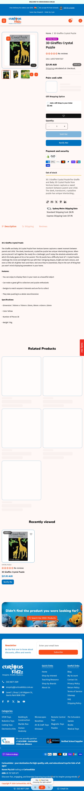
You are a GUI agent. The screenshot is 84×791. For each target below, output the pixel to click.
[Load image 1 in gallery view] (6, 74)
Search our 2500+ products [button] (44, 618)
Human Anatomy (22, 729)
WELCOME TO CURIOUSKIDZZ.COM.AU (42, 2)
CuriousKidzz (21, 783)
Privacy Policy (73, 683)
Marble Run (23, 724)
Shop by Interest (49, 676)
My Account (72, 676)
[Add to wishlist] (63, 116)
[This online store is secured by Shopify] (51, 158)
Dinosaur (39, 729)
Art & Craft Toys (42, 725)
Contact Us (72, 679)
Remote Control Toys (58, 718)
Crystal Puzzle (52, 39)
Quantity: (50, 121)
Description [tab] (10, 226)
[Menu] (4, 20)
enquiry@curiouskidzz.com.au (19, 687)
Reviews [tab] (43, 226)
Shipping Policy (74, 703)
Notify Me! (63, 143)
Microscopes (40, 717)
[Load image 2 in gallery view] (15, 74)
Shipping (50, 68)
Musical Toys (73, 729)
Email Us (64, 789)
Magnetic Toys (57, 724)
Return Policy (73, 687)
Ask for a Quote (69, 8)
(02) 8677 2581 (12, 682)
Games (71, 721)
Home (48, 33)
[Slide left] (31, 74)
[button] (70, 21)
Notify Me (8, 582)
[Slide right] (36, 74)
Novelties (39, 721)
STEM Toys (6, 717)
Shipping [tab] (29, 226)
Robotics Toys (8, 721)
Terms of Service (74, 691)
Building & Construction (24, 718)
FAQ (69, 699)
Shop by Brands (49, 683)
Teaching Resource (50, 679)
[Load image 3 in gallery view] (25, 74)
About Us (46, 687)
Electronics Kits (9, 729)
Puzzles (54, 728)
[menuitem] (50, 671)
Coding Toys (7, 725)
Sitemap (71, 695)
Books (70, 725)
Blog (69, 672)
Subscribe (58, 652)
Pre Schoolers (74, 717)
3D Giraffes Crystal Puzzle (65, 33)
